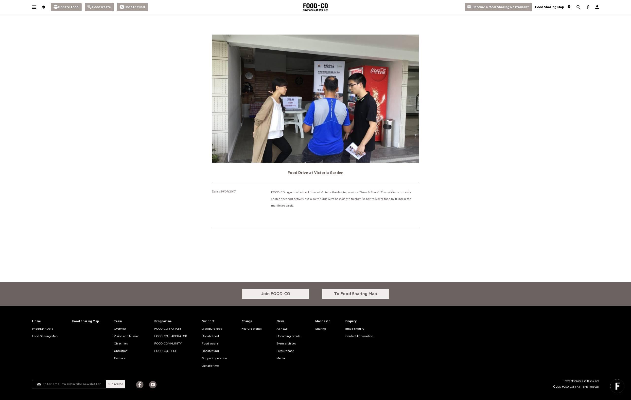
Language (43, 7)
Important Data (42, 329)
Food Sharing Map (549, 7)
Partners (119, 359)
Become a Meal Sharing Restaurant (501, 7)
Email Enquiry (354, 329)
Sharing (320, 329)
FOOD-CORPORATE (167, 329)
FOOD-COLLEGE (165, 351)
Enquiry (351, 322)
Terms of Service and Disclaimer (581, 381)
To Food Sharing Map (355, 294)
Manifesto (323, 322)
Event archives (286, 344)
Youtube (153, 384)
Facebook (139, 384)
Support (208, 322)
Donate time (210, 366)
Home (36, 322)
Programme (163, 322)
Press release (285, 351)
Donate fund (134, 7)
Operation (120, 351)
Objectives (121, 344)
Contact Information (359, 336)
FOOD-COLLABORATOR (170, 336)
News (280, 322)
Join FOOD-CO (275, 294)
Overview (120, 329)
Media (281, 359)
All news (282, 329)
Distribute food (212, 329)
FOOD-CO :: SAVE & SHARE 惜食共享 (315, 7)
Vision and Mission (127, 336)
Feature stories (252, 329)
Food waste (101, 7)
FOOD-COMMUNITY (168, 344)
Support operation (214, 359)
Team (118, 322)
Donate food (68, 7)
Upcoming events (288, 336)
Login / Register (597, 7)
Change (247, 322)
